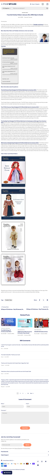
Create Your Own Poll (6, 81)
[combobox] (25, 8)
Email (27, 403)
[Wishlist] (42, 4)
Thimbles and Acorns (38, 24)
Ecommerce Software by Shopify (17, 469)
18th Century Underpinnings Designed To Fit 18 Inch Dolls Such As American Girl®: (20, 142)
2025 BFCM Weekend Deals (41, 331)
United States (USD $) (8, 460)
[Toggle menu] (2, 4)
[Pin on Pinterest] (47, 300)
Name (2, 403)
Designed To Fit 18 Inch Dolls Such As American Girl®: (24, 90)
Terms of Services (18, 448)
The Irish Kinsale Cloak (6, 90)
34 (28, 393)
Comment (3, 410)
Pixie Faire (7, 469)
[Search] (47, 8)
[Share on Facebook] (39, 300)
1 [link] (17, 393)
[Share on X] (43, 300)
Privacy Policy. (27, 448)
